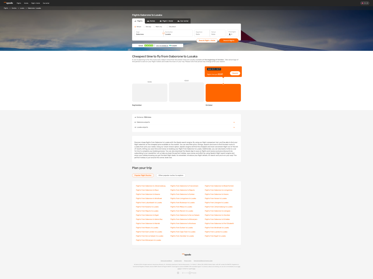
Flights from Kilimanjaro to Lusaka (148, 240)
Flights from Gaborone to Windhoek (149, 198)
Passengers (232, 32)
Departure (199, 32)
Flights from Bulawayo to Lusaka (182, 203)
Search (235, 73)
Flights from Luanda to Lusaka (216, 232)
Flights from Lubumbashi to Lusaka (149, 203)
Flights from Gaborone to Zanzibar (217, 215)
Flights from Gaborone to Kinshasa (183, 223)
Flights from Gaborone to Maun (147, 190)
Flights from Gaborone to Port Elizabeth (219, 223)
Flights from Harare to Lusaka (216, 198)
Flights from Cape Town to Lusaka (182, 232)
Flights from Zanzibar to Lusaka (182, 236)
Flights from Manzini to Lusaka (181, 211)
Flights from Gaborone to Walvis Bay (149, 219)
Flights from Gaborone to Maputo (182, 190)
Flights (19, 3)
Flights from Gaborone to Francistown (184, 186)
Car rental (46, 3)
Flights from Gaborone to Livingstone (218, 190)
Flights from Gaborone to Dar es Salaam (185, 215)
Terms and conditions (166, 260)
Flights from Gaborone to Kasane (148, 194)
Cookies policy (178, 260)
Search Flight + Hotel (207, 40)
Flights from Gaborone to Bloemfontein (219, 186)
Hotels (26, 3)
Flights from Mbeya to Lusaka (181, 207)
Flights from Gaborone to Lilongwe (217, 211)
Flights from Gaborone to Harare (216, 194)
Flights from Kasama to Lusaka (147, 207)
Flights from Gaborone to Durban (182, 194)
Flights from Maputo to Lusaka (147, 211)
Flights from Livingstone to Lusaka (183, 198)
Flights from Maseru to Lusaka (147, 228)
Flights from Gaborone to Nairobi (148, 223)
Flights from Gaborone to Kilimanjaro (183, 219)
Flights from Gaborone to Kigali (147, 215)
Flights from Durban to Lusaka (181, 228)
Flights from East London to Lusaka (149, 232)
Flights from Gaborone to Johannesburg (150, 186)
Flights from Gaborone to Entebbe (217, 219)
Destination (169, 32)
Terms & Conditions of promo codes (203, 260)
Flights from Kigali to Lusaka (215, 236)
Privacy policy (187, 260)
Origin (138, 32)
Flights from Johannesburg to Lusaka (218, 207)
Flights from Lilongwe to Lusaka (216, 203)
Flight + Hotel (35, 3)
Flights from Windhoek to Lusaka (217, 228)
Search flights (228, 40)
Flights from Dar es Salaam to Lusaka (149, 236)
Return (213, 32)
